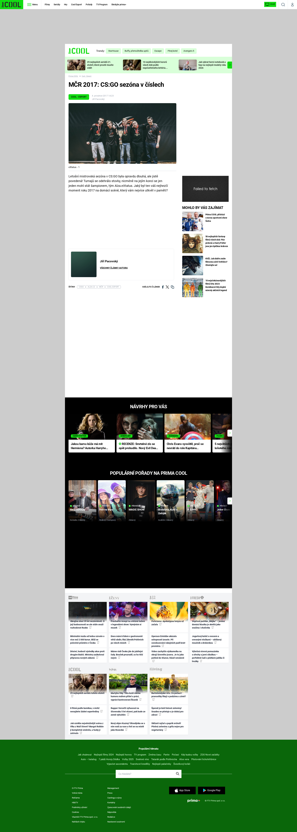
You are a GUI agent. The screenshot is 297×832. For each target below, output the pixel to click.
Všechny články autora (114, 268)
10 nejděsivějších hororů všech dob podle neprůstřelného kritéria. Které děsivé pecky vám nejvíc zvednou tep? (155, 68)
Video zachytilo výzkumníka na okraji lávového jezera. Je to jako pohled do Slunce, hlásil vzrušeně (167, 654)
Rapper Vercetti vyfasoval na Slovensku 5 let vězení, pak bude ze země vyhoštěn (128, 711)
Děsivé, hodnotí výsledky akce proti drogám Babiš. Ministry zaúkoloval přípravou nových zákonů (87, 654)
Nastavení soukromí (116, 822)
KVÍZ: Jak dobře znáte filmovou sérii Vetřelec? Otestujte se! (216, 261)
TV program (140, 754)
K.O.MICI (192, 509)
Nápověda (111, 812)
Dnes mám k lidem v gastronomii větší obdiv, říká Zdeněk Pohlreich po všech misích (127, 639)
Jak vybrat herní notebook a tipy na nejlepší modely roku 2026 (212, 65)
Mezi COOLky (77, 509)
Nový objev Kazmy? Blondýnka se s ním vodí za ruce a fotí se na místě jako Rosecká (128, 726)
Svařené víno (142, 759)
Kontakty (111, 802)
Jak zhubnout (85, 754)
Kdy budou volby (189, 754)
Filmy (47, 4)
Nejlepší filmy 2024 (104, 754)
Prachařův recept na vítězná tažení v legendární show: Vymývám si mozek (128, 624)
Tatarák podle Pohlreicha (164, 759)
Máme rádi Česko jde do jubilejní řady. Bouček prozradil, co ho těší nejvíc (127, 654)
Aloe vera (184, 759)
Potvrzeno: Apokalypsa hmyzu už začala (167, 623)
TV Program (101, 4)
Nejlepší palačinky (161, 764)
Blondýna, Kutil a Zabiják (167, 511)
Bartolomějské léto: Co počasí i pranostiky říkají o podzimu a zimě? (168, 695)
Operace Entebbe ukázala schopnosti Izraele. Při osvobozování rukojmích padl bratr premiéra (168, 641)
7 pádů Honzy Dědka (109, 759)
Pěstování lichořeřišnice (203, 759)
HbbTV (75, 802)
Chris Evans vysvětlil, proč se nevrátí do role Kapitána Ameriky (185, 446)
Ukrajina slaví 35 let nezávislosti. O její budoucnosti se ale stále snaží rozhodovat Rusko (87, 624)
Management (113, 788)
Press (109, 793)
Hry (65, 4)
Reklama (76, 798)
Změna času (154, 754)
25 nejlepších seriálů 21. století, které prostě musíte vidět (100, 65)
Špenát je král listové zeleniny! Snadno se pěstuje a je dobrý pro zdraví (167, 711)
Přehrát (76, 506)
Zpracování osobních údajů (119, 807)
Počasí (175, 754)
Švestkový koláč (181, 764)
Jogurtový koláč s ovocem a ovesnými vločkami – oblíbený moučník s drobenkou (207, 639)
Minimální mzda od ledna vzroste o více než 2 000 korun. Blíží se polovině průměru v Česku (87, 639)
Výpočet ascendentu (117, 764)
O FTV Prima (77, 788)
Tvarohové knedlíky (140, 764)
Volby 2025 (127, 759)
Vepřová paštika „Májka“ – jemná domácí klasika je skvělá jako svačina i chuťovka (208, 624)
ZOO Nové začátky (209, 754)
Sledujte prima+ (118, 4)
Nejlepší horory (124, 754)
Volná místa (77, 793)
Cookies (75, 812)
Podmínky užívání (79, 807)
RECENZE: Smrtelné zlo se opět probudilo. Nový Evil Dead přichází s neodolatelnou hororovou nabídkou (138, 446)
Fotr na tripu (106, 509)
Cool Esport (76, 4)
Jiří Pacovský (98, 99)
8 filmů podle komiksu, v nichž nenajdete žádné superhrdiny (84, 710)
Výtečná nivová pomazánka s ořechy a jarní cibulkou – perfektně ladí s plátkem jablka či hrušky (208, 656)
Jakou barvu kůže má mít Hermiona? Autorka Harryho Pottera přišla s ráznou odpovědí (88, 446)
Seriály (57, 4)
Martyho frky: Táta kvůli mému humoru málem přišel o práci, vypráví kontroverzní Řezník (125, 696)
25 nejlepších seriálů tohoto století (87, 693)
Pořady (89, 4)
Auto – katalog (88, 759)
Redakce (111, 817)
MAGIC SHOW (137, 509)
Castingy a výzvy (114, 798)
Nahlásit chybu (78, 822)
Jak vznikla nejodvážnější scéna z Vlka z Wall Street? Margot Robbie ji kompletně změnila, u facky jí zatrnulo (87, 728)
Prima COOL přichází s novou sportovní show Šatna (216, 217)
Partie (167, 754)
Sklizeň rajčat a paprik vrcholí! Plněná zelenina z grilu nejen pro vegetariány (167, 726)
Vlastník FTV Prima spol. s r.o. (85, 817)
